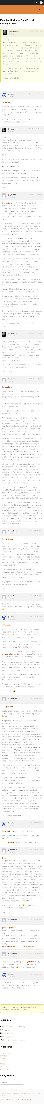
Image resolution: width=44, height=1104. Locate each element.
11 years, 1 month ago (35, 31)
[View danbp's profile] (4, 95)
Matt (34, 1093)
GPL (3, 1099)
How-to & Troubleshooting (15, 1027)
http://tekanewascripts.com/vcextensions (18, 946)
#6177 (4, 838)
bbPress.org (16, 1093)
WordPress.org (6, 1093)
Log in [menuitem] (35, 2)
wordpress (4, 1069)
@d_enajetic (7, 102)
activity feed (5, 1053)
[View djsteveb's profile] (4, 195)
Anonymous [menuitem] (41, 2)
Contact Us (9, 1099)
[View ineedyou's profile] (4, 532)
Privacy (17, 1099)
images (3, 1061)
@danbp (9, 539)
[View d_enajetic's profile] (5, 32)
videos (2, 1066)
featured (3, 1058)
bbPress (3, 1056)
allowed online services (11, 654)
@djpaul (10, 842)
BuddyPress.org (3, 9)
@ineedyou (6, 625)
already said (9, 831)
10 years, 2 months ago (35, 530)
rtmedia (3, 1064)
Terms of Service (26, 1099)
